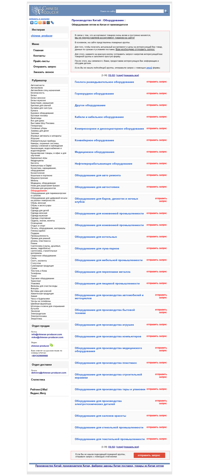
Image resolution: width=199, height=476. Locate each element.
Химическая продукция (42, 293)
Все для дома (37, 120)
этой (149, 68)
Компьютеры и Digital (41, 165)
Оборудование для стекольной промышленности (109, 427)
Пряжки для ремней (40, 238)
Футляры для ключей (41, 291)
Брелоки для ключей (41, 105)
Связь (34, 258)
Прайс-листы (41, 61)
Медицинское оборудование (94, 151)
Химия (34, 296)
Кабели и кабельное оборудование (99, 116)
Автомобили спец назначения (45, 90)
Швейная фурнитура (41, 303)
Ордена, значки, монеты (43, 220)
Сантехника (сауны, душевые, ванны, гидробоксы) (46, 247)
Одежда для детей (40, 210)
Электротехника (39, 316)
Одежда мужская (39, 215)
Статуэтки (36, 263)
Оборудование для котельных (96, 236)
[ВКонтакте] (32, 22)
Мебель (34, 180)
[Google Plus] (44, 22)
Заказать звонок (43, 72)
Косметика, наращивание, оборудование (43, 169)
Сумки (34, 268)
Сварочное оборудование (43, 255)
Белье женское (38, 98)
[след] (119, 75)
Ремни (34, 243)
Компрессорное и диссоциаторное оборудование (109, 128)
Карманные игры (39, 158)
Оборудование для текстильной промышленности (110, 439)
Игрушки (35, 138)
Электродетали (38, 313)
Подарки (35, 233)
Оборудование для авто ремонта (98, 175)
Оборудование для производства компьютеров (108, 336)
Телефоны (36, 273)
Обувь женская (38, 203)
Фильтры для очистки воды (44, 286)
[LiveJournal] (52, 22)
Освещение (36, 223)
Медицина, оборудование (43, 183)
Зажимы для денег (40, 131)
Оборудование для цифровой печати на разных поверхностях (49, 199)
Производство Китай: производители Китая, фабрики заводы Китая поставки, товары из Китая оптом (99, 465)
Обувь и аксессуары (41, 205)
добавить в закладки (39, 19)
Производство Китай (86, 20)
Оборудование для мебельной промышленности (109, 260)
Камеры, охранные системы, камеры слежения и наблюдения (47, 144)
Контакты (39, 55)
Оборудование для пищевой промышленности (107, 283)
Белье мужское (38, 100)
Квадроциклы (37, 160)
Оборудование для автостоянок (97, 186)
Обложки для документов (43, 188)
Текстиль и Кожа (39, 271)
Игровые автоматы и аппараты (46, 136)
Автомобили (37, 88)
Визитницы (36, 118)
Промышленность (40, 236)
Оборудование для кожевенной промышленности (109, 213)
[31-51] (111, 75)
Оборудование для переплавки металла (102, 271)
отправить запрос (157, 81)
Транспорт (36, 281)
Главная (38, 50)
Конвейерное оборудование (94, 140)
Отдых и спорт (38, 225)
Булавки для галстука (41, 108)
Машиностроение (39, 178)
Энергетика (36, 318)
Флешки (34, 288)
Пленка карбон (38, 231)
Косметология (38, 173)
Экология (35, 311)
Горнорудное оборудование (94, 93)
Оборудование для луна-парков (97, 248)
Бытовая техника (39, 115)
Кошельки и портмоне (41, 175)
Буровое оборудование (42, 113)
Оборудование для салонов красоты (100, 415)
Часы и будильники (40, 298)
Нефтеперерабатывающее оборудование (103, 163)
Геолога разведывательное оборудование (104, 81)
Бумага (34, 110)
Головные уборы (39, 128)
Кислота (35, 163)
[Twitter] (36, 22)
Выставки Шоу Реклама (42, 123)
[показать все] (131, 75)
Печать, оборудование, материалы (48, 228)
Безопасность (38, 93)
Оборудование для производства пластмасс (106, 362)
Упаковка (35, 283)
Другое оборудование (90, 105)
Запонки (35, 133)
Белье (34, 95)
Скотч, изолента (39, 260)
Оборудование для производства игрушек (104, 324)
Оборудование (113, 20)
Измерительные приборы (43, 141)
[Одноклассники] (40, 22)
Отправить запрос (44, 66)
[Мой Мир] (48, 22)
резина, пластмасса (41, 241)
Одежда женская (39, 213)
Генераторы (36, 125)
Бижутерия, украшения (42, 103)
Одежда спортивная (41, 218)
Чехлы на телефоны (41, 301)
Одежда (34, 208)
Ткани (34, 276)
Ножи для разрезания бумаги (45, 185)
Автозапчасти (37, 85)
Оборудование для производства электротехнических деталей (98, 402)
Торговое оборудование (42, 278)
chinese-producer (40, 346)
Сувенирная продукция (42, 266)
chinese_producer (41, 35)
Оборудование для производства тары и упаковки (110, 389)
